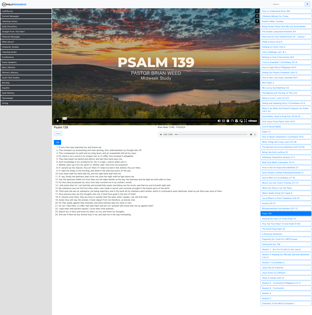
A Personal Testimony (272, 234)
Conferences (8, 57)
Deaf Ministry (8, 93)
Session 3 (266, 298)
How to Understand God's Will (276, 11)
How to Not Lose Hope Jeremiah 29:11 (280, 77)
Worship (6, 82)
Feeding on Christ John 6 (273, 47)
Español (5, 88)
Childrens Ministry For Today (275, 16)
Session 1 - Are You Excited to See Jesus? (281, 249)
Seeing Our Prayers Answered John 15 (279, 72)
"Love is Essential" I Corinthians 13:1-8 (279, 62)
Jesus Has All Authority (272, 267)
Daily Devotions (9, 26)
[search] (307, 4)
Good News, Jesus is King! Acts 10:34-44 (281, 116)
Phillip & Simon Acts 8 (272, 42)
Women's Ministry (10, 72)
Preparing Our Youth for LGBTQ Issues (279, 239)
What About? (8, 42)
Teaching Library (9, 21)
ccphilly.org (7, 11)
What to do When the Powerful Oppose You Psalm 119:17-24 (285, 109)
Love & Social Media (271, 126)
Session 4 (266, 293)
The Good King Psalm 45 (273, 229)
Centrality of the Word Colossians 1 (278, 303)
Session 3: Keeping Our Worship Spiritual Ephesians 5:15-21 (285, 256)
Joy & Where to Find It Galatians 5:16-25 (280, 198)
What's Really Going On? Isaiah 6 (277, 193)
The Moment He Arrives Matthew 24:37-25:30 (283, 147)
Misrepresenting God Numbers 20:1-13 (279, 208)
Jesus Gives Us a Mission (273, 273)
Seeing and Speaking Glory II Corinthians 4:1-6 (283, 103)
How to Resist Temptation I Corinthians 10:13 (282, 137)
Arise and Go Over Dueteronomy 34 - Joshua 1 (283, 36)
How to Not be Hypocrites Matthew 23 (280, 167)
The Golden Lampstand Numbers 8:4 (279, 31)
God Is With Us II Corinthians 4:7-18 (278, 178)
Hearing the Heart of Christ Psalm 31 (279, 218)
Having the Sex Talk (271, 244)
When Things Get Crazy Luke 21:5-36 (279, 142)
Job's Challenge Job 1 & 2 (274, 52)
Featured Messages (11, 36)
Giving (5, 103)
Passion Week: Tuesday (272, 21)
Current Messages (10, 16)
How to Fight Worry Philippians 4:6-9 (279, 67)
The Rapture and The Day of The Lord (279, 93)
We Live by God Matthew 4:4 (275, 88)
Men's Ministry (8, 67)
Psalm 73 (266, 131)
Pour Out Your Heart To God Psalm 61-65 (281, 224)
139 (57, 142)
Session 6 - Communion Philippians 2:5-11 (281, 283)
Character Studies (10, 47)
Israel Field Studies (10, 77)
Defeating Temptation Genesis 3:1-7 (278, 157)
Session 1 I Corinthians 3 (273, 262)
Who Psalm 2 (268, 82)
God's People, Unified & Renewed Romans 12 (282, 172)
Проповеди (7, 98)
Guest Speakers (9, 62)
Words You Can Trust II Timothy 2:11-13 (280, 183)
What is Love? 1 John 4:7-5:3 (275, 98)
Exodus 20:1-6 (268, 203)
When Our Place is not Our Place (277, 188)
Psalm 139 (266, 213)
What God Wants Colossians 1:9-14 (278, 162)
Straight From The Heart (13, 31)
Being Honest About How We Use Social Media (283, 26)
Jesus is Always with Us (273, 278)
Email (57, 133)
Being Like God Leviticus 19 (275, 152)
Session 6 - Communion (273, 288)
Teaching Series (9, 52)
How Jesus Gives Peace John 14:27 (278, 121)
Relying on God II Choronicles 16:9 (278, 57)
